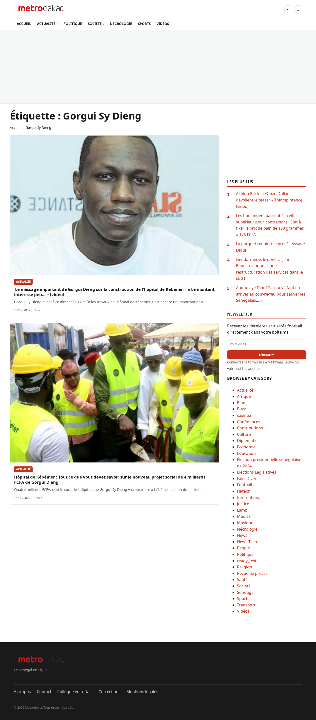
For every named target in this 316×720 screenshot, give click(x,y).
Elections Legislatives (256, 472)
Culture (244, 434)
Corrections (109, 691)
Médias (244, 516)
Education (246, 453)
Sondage (245, 592)
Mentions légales (142, 691)
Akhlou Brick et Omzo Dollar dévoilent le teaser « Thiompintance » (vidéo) (270, 200)
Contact (44, 691)
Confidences (248, 421)
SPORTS (144, 23)
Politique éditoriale (75, 691)
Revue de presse (252, 573)
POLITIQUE (72, 23)
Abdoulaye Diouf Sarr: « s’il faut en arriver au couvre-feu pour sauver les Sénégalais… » (270, 294)
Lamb (242, 510)
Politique (245, 554)
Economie (246, 447)
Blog (241, 402)
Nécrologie (247, 529)
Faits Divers (247, 478)
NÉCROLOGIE (121, 23)
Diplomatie (247, 440)
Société (244, 586)
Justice (243, 503)
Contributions (250, 428)
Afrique (244, 396)
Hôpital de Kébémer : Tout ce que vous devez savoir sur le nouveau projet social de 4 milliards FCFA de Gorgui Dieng (109, 479)
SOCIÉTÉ (95, 23)
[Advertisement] (158, 66)
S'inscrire (267, 355)
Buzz (241, 409)
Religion (244, 567)
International (249, 497)
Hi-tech (243, 491)
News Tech (247, 541)
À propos (22, 691)
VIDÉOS (163, 23)
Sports (243, 598)
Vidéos (243, 611)
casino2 (244, 415)
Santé (242, 579)
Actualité (23, 281)
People (243, 548)
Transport (246, 605)
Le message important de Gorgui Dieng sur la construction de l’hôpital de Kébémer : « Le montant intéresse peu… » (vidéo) (114, 291)
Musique (245, 522)
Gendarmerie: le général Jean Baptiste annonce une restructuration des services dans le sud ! (269, 269)
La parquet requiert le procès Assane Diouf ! (270, 247)
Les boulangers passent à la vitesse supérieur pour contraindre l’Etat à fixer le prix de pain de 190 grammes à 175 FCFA (270, 225)
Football (244, 484)
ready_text (247, 560)
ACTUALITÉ (46, 23)
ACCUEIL (24, 23)
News (242, 535)
